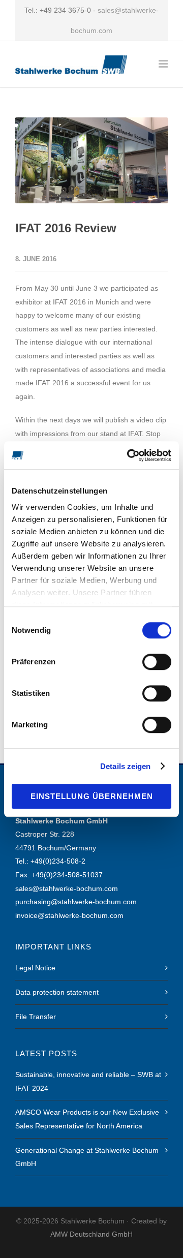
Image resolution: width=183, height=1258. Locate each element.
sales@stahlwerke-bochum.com (66, 888)
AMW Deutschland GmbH (91, 1234)
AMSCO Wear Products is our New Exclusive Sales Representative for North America (87, 1119)
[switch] (156, 662)
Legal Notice (35, 968)
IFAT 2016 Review (65, 228)
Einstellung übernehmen (91, 796)
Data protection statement (57, 992)
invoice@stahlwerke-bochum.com (69, 915)
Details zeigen (125, 766)
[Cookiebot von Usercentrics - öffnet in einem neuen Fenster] (129, 455)
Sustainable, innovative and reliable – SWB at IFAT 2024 (88, 1081)
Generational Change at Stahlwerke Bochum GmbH (87, 1157)
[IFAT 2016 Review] (91, 160)
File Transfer (35, 1016)
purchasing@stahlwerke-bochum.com (76, 902)
